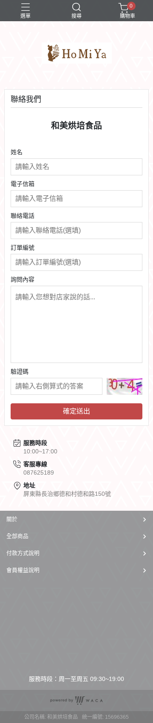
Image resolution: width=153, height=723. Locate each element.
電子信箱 (22, 183)
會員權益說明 (23, 570)
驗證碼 (19, 371)
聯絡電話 (22, 215)
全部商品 (17, 536)
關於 (11, 519)
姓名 (17, 152)
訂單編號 (22, 247)
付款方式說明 (23, 553)
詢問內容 (22, 279)
